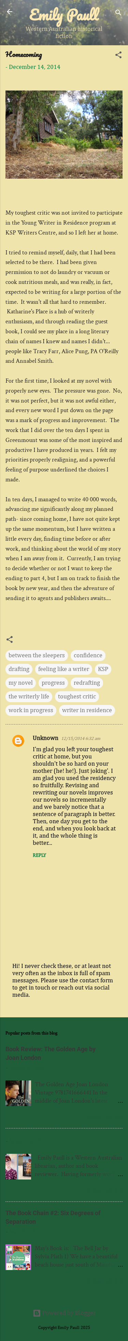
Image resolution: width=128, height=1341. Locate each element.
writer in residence (87, 710)
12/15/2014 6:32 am (80, 739)
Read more (105, 1117)
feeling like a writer (63, 669)
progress (53, 683)
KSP (103, 669)
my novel (21, 683)
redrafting (87, 683)
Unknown (45, 738)
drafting (19, 669)
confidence (88, 655)
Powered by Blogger (68, 1313)
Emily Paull (64, 14)
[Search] (118, 13)
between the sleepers (37, 655)
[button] (118, 56)
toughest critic (77, 697)
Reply (39, 855)
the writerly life (29, 697)
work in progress (31, 710)
